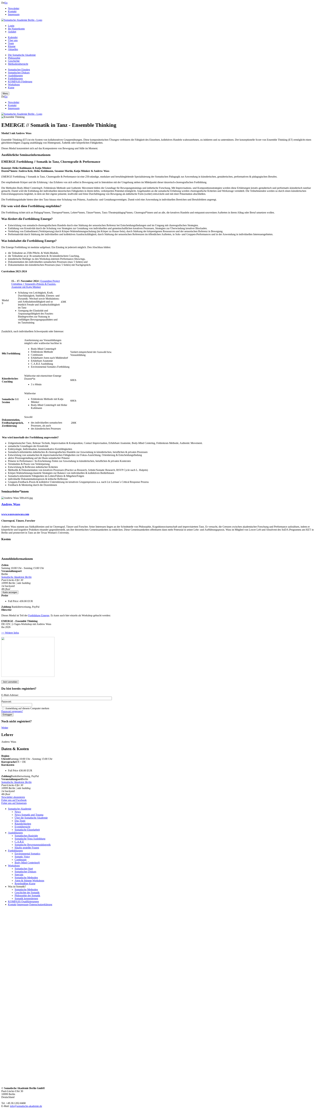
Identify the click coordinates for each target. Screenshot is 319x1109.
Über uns (13, 40)
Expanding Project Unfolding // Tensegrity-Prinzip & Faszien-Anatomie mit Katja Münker (35, 284)
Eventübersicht (22, 826)
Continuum (20, 859)
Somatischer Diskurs (19, 72)
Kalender (13, 37)
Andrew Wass (10, 504)
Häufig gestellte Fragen (27, 847)
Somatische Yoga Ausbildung (30, 838)
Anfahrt (12, 31)
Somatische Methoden (26, 877)
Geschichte (14, 61)
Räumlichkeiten (23, 823)
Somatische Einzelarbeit (27, 829)
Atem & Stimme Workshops (29, 880)
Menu (5, 93)
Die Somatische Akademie (22, 55)
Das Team (20, 820)
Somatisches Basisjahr (26, 835)
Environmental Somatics (27, 853)
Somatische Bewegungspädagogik (33, 844)
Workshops (14, 84)
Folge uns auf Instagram (14, 803)
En (5, 2)
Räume (11, 46)
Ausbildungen (15, 75)
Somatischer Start (24, 868)
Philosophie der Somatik (27, 895)
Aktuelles (13, 49)
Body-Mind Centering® (27, 862)
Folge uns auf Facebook (14, 800)
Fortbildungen (15, 78)
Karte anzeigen (10, 592)
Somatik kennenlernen (26, 898)
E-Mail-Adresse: (10, 695)
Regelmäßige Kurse (25, 883)
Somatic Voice (22, 856)
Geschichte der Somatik (27, 892)
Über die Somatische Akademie (31, 817)
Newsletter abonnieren (13, 797)
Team (11, 43)
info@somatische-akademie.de (26, 1106)
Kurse (11, 87)
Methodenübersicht (18, 63)
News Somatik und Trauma (29, 814)
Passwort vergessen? (12, 711)
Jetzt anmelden (10, 682)
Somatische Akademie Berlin (16, 577)
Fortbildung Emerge (38, 615)
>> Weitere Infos (10, 632)
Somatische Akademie (19, 808)
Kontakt (12, 11)
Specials (19, 874)
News (18, 811)
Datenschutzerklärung (40, 904)
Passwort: (6, 701)
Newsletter (13, 8)
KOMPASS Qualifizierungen (23, 901)
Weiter (4, 727)
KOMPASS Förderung (20, 81)
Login (11, 25)
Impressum (13, 14)
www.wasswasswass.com (15, 514)
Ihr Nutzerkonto (16, 28)
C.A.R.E (19, 841)
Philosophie (14, 58)
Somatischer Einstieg (19, 69)
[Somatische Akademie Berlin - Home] (21, 20)
